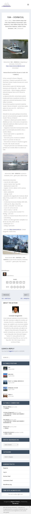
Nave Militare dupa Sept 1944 (18, 24)
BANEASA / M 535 (13, 388)
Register (5, 468)
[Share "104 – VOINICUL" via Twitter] (10, 282)
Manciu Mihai (7, 407)
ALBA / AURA (8, 434)
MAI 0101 (10, 374)
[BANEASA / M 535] (5, 389)
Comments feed (8, 480)
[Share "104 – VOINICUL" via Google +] (14, 282)
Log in (5, 472)
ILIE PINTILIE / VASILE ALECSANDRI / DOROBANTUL (13, 414)
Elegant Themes (15, 501)
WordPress (15, 503)
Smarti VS (6, 426)
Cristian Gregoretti (15, 316)
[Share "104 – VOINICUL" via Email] (23, 282)
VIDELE (7, 428)
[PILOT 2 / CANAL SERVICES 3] (5, 382)
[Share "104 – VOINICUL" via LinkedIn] (20, 282)
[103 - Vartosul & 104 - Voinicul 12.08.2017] (15, 244)
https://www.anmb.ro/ (15, 229)
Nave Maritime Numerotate (15, 22)
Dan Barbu (6, 419)
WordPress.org (7, 484)
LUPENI (7, 408)
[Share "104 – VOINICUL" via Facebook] (7, 282)
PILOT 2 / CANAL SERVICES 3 (16, 381)
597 (9, 367)
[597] (5, 369)
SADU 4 (10, 394)
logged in (11, 351)
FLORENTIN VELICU (8, 432)
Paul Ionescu (10, 275)
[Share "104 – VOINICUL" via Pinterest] (17, 282)
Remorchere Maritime (11, 26)
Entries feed (6, 476)
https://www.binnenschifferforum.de (15, 66)
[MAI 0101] (5, 375)
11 (22, 168)
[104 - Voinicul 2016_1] (15, 161)
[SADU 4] (5, 396)
